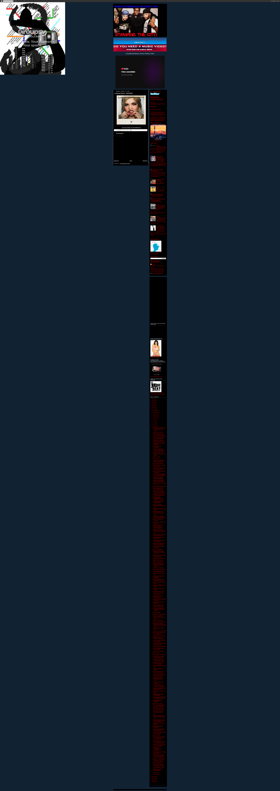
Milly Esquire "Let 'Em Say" (158, 558)
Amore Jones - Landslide (158, 651)
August (154, 417)
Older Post (145, 160)
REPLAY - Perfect (156, 735)
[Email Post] (130, 130)
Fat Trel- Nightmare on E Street (159, 486)
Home (131, 160)
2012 (153, 409)
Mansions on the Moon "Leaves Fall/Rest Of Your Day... (159, 617)
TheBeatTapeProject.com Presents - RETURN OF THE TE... (158, 565)
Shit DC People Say (157, 739)
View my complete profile (157, 273)
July (154, 419)
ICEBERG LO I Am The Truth (159, 635)
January (155, 774)
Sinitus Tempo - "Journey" (158, 432)
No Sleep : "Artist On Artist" (158, 757)
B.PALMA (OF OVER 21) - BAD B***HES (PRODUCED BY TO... (159, 625)
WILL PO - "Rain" (156, 456)
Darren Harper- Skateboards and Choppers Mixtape (160, 158)
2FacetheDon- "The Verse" (158, 567)
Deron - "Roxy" (156, 458)
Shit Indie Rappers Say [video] (159, 646)
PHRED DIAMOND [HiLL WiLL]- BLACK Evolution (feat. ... (158, 513)
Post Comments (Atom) (125, 163)
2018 (153, 398)
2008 (153, 781)
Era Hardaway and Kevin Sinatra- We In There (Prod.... (158, 679)
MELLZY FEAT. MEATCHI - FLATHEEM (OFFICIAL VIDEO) (158, 609)
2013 (153, 407)
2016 (153, 402)
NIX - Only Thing (156, 653)
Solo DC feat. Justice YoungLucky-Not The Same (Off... (159, 505)
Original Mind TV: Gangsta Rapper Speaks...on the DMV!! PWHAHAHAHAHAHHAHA (157, 200)
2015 (153, 404)
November (155, 412)
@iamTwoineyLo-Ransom (158, 463)
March (154, 426)
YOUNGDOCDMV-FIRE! (158, 525)
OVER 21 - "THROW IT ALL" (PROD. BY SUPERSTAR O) (159, 717)
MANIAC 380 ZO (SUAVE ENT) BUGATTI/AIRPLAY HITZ (159, 552)
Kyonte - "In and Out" (157, 549)
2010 (153, 778)
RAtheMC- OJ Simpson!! (158, 560)
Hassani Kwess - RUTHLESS (124, 93)
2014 (153, 405)
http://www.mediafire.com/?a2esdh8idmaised (131, 127)
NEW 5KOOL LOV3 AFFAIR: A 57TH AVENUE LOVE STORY (159, 429)
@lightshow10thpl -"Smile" (158, 452)
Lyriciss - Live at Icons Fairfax (159, 630)
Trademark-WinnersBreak (158, 571)
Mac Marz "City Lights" (158, 703)
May (154, 422)
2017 (153, 400)
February (155, 772)
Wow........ (158, 216)
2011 (153, 776)
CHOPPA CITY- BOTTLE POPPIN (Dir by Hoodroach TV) (159, 531)
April (154, 424)
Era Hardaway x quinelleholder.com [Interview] (157, 749)
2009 (153, 780)
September (155, 415)
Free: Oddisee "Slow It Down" (159, 569)
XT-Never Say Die (156, 612)
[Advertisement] (130, 149)
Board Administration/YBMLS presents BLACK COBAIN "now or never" (160, 207)
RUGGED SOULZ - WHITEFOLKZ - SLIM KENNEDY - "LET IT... (158, 498)
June (154, 421)
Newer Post (116, 160)
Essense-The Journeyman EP (159, 621)
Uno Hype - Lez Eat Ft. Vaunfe (159, 614)
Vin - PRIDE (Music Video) (158, 767)
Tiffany (153, 264)
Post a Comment (119, 135)
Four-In (154, 713)
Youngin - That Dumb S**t (158, 561)
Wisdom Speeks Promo (158, 762)
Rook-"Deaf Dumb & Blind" (158, 591)
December (155, 410)
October (155, 414)
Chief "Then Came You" (158, 620)
